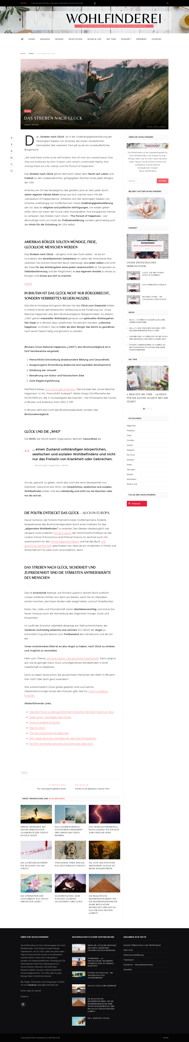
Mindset (126, 39)
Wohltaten (75, 39)
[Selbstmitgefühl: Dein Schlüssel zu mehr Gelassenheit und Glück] (70, 883)
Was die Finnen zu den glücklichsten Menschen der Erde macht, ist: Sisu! (71, 712)
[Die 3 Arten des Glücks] (78, 1021)
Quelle (28, 283)
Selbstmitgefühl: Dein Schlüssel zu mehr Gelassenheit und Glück (69, 899)
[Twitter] (11, 151)
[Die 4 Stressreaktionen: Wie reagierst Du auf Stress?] (36, 850)
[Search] (167, 3)
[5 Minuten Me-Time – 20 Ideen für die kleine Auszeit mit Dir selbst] (147, 378)
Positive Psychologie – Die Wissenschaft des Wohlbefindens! (100, 975)
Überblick (127, 969)
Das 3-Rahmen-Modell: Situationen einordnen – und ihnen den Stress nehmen (69, 831)
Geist (129, 435)
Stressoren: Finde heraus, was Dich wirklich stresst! (70, 864)
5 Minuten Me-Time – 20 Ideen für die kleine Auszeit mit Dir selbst (147, 398)
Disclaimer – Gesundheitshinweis (138, 965)
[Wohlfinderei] (95, 19)
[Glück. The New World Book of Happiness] (133, 275)
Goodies (156, 39)
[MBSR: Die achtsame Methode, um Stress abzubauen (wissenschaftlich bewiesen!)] (78, 948)
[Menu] (22, 39)
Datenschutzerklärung (133, 955)
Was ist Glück (37, 727)
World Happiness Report (65, 541)
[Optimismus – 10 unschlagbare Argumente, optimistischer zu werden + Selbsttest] (78, 961)
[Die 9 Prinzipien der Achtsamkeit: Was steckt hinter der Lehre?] (36, 883)
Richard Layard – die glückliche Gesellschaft (72, 658)
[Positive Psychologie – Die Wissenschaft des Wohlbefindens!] (78, 975)
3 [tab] (149, 408)
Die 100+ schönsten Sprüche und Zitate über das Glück (61, 743)
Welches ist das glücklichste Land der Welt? (92, 789)
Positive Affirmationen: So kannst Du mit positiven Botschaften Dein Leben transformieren (147, 347)
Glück (24, 773)
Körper (130, 445)
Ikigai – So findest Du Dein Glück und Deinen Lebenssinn (147, 321)
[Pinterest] (11, 137)
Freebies (141, 39)
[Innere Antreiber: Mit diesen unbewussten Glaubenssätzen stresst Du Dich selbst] (36, 814)
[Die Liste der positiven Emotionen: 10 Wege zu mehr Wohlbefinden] (104, 850)
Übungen (131, 469)
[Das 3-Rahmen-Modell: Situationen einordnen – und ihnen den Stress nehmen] (70, 814)
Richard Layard (62, 533)
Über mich (128, 950)
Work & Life (94, 39)
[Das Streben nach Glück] (94, 94)
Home (31, 39)
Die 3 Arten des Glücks (99, 1018)
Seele (129, 465)
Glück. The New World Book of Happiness (153, 274)
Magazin (45, 39)
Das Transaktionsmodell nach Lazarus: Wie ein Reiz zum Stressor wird (104, 830)
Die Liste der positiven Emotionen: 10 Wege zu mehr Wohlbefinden (102, 866)
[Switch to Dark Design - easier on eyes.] (94, 3)
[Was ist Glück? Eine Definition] (78, 988)
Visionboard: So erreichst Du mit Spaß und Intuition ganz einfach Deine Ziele (148, 337)
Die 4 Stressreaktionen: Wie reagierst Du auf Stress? (34, 866)
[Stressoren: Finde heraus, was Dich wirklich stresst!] (70, 850)
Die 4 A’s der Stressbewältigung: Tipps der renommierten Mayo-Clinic (147, 329)
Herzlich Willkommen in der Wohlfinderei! (142, 945)
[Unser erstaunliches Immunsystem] (147, 246)
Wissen (59, 39)
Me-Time (111, 39)
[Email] (11, 170)
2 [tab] (146, 408)
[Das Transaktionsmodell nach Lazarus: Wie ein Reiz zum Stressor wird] (104, 814)
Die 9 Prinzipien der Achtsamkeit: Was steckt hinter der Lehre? (34, 899)
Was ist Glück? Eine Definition (102, 986)
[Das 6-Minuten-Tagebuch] (133, 287)
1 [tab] (144, 408)
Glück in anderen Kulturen (44, 722)
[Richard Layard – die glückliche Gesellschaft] (133, 299)
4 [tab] (151, 408)
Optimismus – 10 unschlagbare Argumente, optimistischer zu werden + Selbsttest (101, 962)
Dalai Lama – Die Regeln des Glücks (50, 717)
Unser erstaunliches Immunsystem (141, 264)
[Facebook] (11, 144)
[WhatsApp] (11, 164)
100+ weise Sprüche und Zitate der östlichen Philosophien (62, 738)
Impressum (128, 960)
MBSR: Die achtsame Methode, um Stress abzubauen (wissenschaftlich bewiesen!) (102, 947)
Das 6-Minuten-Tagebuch (154, 285)
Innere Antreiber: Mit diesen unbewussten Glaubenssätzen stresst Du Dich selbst (57, 3)
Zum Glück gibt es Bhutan (60, 389)
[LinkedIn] (11, 157)
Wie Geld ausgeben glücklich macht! (51, 789)
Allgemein (131, 426)
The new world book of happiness (49, 733)
